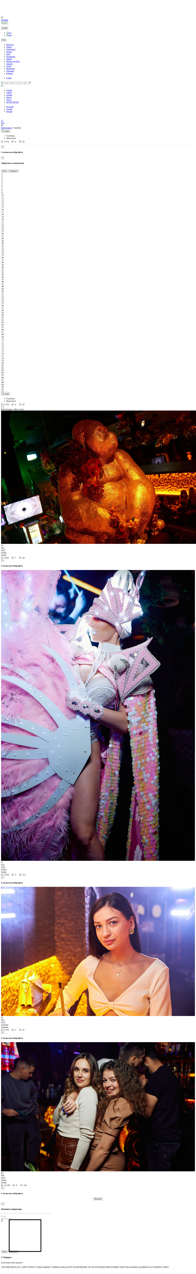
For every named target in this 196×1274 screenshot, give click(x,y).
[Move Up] (7, 1218)
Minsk (9, 59)
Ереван (9, 73)
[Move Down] (10, 1218)
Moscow (10, 44)
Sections (4, 20)
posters (9, 95)
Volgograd (10, 49)
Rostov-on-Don (13, 61)
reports (9, 90)
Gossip (9, 109)
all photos (98, 1199)
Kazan (9, 52)
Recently (10, 107)
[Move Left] (2, 1218)
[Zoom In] (2, 1216)
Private (9, 111)
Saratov (9, 64)
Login (8, 78)
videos (9, 92)
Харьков (10, 71)
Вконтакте (11, 138)
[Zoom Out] (5, 1216)
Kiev (4, 40)
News (8, 100)
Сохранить (13, 171)
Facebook (10, 136)
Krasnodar (10, 56)
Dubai (9, 47)
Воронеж (10, 68)
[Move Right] (5, 1218)
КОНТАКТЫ (12, 102)
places (9, 97)
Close (4, 171)
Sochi (8, 66)
